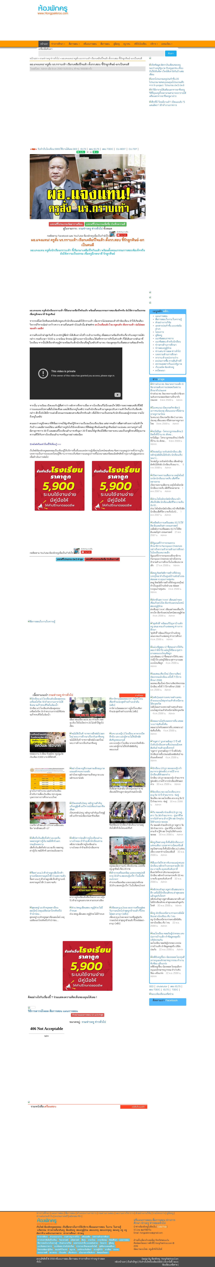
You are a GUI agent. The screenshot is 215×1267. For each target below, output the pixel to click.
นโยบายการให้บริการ (87, 1253)
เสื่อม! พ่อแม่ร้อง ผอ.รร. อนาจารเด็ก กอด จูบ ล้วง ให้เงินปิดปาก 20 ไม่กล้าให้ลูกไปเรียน (87, 722)
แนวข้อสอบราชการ (164, 338)
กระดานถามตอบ (106, 1213)
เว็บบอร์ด (62, 1253)
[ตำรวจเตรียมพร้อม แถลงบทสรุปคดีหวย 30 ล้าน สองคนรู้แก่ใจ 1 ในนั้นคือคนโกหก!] (127, 876)
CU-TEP (133, 149)
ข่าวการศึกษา (43, 1213)
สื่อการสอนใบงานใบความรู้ (47, 1243)
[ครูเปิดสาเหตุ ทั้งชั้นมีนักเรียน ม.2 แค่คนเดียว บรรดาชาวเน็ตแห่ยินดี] (167, 844)
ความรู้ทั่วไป (98, 1249)
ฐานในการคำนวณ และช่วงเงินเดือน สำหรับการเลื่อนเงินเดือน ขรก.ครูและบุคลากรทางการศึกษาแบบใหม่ (45, 794)
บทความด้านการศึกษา (166, 354)
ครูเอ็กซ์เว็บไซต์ (155, 1249)
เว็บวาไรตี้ (168, 1261)
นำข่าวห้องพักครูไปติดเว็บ (145, 1226)
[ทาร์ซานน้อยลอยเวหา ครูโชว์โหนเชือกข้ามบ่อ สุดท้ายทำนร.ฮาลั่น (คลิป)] (127, 702)
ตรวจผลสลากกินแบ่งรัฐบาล (168, 363)
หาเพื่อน (108, 1249)
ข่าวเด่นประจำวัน (45, 1216)
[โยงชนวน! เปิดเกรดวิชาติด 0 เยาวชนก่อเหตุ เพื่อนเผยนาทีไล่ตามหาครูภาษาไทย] (167, 411)
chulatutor (162, 986)
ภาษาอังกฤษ (102, 1240)
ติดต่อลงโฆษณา (102, 1253)
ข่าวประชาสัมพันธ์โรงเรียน (47, 1240)
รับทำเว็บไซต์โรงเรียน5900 (150, 1261)
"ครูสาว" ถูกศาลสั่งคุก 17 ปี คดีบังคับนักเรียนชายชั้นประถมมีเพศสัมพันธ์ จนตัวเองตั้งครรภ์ (166, 754)
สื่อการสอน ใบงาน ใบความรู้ (168, 319)
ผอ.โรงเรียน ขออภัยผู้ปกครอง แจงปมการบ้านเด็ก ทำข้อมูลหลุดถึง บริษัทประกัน (165, 946)
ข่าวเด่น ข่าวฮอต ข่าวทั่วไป (168, 351)
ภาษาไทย (91, 1240)
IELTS (83, 149)
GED (75, 149)
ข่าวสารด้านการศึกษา (166, 344)
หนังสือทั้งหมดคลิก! (138, 1107)
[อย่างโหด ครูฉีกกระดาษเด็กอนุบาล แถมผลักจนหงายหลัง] (88, 770)
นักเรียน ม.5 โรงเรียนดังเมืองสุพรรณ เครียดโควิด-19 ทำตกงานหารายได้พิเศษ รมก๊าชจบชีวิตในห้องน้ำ (47, 711)
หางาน (115, 1249)
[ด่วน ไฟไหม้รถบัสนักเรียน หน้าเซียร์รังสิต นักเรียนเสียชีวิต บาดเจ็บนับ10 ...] (167, 502)
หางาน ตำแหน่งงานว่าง (166, 357)
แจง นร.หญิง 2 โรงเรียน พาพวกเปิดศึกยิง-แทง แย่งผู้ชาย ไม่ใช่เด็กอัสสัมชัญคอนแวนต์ (127, 746)
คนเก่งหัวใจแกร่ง (61, 1249)
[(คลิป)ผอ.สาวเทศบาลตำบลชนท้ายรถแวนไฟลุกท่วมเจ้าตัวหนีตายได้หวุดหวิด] (167, 700)
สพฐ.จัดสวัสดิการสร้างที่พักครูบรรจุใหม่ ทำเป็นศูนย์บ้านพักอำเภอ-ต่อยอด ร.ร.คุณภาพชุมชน (167, 585)
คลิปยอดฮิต (86, 1237)
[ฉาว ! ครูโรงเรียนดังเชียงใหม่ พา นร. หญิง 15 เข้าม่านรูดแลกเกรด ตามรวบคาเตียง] (88, 883)
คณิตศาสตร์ (75, 1240)
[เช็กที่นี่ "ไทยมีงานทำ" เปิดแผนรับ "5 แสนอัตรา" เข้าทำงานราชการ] (167, 103)
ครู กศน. (127, 44)
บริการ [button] (153, 44)
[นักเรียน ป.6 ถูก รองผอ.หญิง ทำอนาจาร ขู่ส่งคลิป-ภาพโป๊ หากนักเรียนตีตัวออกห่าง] (167, 771)
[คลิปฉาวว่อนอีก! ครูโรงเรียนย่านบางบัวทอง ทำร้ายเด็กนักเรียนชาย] (88, 840)
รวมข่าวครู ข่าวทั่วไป (49, 58)
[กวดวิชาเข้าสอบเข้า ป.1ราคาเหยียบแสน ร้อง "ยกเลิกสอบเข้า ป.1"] (48, 813)
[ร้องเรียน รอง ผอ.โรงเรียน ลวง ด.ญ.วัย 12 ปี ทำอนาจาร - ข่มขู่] (167, 793)
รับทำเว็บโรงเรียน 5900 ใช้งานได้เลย (54, 149)
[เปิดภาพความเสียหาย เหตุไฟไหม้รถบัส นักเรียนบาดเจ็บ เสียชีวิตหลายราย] (167, 478)
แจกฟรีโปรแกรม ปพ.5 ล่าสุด (70, 559)
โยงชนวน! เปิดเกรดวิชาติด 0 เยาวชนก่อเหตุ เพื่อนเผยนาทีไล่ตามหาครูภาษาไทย (167, 420)
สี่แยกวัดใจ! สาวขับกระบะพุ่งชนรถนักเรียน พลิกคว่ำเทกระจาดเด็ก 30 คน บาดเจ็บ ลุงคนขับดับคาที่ (167, 875)
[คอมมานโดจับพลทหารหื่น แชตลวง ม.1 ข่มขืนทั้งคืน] (167, 723)
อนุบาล (72, 1249)
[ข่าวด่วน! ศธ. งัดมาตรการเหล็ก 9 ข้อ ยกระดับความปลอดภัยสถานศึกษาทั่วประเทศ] (167, 387)
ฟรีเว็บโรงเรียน (140, 44)
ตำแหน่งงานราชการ (87, 1213)
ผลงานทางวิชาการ (125, 1213)
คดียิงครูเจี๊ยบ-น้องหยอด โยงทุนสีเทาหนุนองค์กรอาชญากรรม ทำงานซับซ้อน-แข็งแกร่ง (166, 969)
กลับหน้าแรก (120, 1261)
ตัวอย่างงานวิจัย (163, 322)
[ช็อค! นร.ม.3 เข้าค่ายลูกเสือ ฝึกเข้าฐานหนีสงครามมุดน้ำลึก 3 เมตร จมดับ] (48, 874)
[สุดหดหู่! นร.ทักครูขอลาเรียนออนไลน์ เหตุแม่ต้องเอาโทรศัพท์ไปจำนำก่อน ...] (48, 911)
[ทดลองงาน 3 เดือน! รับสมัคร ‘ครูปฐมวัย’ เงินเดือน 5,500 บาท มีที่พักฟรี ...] (48, 742)
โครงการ (159, 332)
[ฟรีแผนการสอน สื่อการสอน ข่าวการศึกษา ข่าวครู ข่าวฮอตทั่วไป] (53, 10)
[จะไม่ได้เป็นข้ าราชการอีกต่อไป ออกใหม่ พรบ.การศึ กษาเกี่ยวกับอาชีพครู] (88, 735)
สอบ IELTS (94, 149)
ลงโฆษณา (160, 370)
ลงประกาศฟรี (61, 1216)
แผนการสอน (161, 316)
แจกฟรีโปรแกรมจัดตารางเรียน (66, 224)
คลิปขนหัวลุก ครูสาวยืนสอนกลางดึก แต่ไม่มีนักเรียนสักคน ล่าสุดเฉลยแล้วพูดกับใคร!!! (167, 902)
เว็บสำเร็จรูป (132, 1261)
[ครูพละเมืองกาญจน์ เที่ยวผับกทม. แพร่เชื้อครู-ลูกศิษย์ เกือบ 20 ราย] (127, 850)
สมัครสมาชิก (75, 1216)
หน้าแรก (44, 44)
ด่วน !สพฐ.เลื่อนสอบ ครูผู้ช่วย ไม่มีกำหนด (87, 914)
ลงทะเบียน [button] (166, 44)
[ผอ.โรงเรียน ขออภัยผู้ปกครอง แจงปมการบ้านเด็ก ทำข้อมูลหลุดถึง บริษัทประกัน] (167, 937)
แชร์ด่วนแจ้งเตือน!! (84, 1249)
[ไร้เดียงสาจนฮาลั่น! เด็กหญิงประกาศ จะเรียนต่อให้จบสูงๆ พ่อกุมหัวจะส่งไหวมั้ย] (127, 777)
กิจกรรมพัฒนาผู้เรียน (45, 1249)
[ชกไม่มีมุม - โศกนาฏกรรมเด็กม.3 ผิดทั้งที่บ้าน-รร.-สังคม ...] (167, 433)
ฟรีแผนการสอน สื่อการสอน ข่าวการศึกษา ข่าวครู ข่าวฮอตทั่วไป (154, 1221)
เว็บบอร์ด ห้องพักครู (164, 367)
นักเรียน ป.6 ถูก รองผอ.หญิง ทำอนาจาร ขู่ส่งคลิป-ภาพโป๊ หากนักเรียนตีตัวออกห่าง (167, 781)
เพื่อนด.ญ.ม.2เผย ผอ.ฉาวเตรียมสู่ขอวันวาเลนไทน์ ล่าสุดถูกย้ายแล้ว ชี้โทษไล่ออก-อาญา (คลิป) (127, 920)
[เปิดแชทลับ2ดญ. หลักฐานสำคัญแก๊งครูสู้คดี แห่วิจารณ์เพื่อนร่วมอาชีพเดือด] (88, 806)
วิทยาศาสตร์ (63, 1240)
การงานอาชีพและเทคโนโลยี (86, 1246)
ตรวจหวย (53, 1253)
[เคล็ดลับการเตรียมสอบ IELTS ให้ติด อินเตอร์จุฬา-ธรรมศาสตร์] (167, 524)
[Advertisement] (126, 21)
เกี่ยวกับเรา (72, 1253)
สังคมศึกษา (113, 1240)
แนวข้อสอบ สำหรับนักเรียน (168, 341)
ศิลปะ (84, 1240)
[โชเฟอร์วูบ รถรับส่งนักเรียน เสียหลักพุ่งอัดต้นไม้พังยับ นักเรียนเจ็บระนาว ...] (167, 455)
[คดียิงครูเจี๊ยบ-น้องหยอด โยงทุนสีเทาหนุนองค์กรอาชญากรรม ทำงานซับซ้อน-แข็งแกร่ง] (167, 960)
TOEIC (175, 989)
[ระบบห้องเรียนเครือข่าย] (167, 994)
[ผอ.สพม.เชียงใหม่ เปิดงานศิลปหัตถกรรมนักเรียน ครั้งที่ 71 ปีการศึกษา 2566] (167, 677)
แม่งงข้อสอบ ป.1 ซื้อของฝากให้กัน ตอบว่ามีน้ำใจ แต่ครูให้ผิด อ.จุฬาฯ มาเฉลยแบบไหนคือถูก (166, 659)
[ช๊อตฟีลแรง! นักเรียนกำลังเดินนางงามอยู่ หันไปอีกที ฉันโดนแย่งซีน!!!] (127, 812)
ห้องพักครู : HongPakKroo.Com (164, 1258)
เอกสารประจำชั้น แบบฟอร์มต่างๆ (86, 1243)
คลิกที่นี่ (151, 1243)
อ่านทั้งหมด (139, 695)
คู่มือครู (116, 44)
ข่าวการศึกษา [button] (57, 44)
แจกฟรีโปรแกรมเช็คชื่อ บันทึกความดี (105, 224)
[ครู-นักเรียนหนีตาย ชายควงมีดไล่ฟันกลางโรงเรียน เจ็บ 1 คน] (167, 915)
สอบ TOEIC (107, 149)
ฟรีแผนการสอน (90, 44)
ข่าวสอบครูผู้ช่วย (163, 348)
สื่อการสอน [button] (74, 44)
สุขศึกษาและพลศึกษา (107, 1246)
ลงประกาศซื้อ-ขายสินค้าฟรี (168, 360)
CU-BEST (121, 149)
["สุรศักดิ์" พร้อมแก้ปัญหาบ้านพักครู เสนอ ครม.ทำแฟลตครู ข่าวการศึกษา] (167, 627)
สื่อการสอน (105, 44)
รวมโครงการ (159, 1213)
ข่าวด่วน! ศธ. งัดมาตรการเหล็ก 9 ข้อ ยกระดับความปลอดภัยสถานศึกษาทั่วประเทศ (167, 396)
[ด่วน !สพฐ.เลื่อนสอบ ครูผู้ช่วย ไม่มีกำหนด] (88, 909)
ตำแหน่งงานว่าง (56, 1237)
